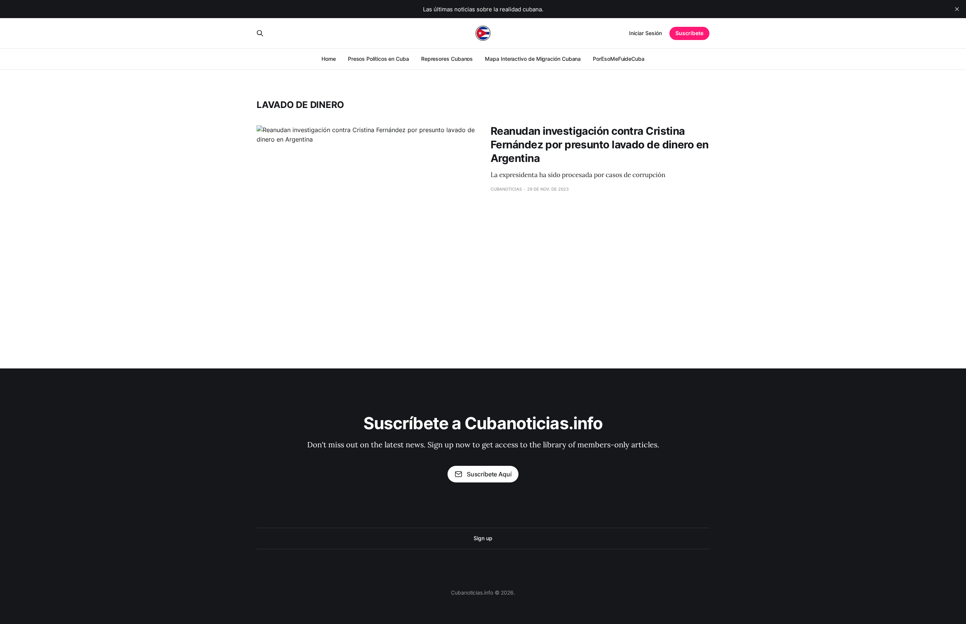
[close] (957, 9)
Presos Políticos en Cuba (378, 58)
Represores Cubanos (447, 58)
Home (328, 58)
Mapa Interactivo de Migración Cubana (533, 58)
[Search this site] (260, 33)
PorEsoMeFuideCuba (619, 58)
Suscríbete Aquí (489, 474)
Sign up (483, 538)
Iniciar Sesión (645, 33)
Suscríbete (689, 33)
